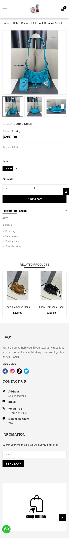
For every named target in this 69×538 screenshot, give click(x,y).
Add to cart (34, 199)
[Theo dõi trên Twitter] (26, 371)
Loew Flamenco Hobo (18, 306)
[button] (62, 106)
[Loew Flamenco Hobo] (18, 286)
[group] (34, 62)
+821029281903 (17, 413)
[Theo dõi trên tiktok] (19, 371)
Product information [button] (15, 210)
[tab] (34, 211)
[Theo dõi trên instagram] (12, 371)
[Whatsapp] (6, 529)
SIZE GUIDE (9, 363)
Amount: (8, 178)
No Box (8, 168)
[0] (62, 10)
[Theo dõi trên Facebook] (5, 371)
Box (18, 168)
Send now (13, 463)
